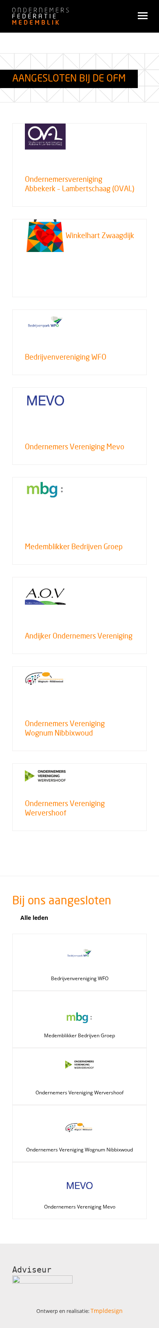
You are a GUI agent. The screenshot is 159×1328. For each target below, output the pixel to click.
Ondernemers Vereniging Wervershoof (79, 1092)
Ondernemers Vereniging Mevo (79, 1206)
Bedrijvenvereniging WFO (79, 978)
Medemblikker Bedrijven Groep (79, 1035)
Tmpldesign (107, 1311)
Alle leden (34, 917)
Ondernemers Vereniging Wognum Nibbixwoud (79, 1149)
